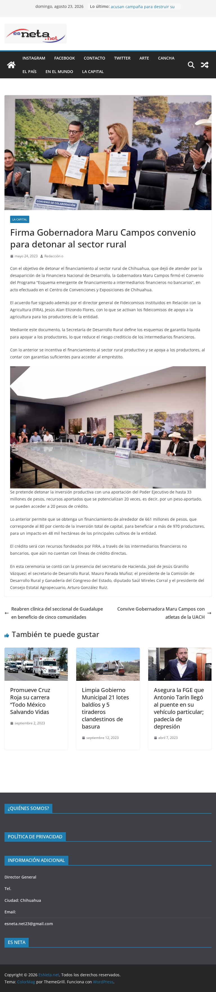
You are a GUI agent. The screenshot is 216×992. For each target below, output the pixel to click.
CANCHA (166, 58)
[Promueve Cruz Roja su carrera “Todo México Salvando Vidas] (36, 652)
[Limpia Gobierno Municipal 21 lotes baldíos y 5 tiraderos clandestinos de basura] (108, 652)
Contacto (94, 58)
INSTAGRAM (33, 58)
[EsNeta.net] (11, 65)
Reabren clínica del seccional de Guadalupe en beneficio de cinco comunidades (57, 613)
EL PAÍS (29, 71)
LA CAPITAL (93, 71)
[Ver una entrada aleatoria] (205, 65)
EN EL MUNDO (59, 71)
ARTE (144, 58)
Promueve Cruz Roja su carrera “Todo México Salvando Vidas (30, 701)
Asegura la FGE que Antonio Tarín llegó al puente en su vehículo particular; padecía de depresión (179, 708)
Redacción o (53, 256)
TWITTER (122, 58)
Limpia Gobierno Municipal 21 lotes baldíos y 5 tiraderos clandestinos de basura (105, 708)
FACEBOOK (64, 58)
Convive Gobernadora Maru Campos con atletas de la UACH (161, 613)
